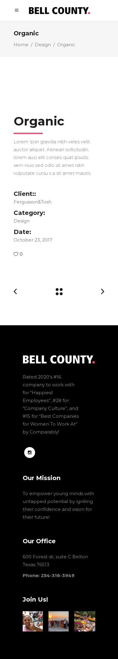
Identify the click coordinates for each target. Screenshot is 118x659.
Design (43, 44)
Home (21, 44)
